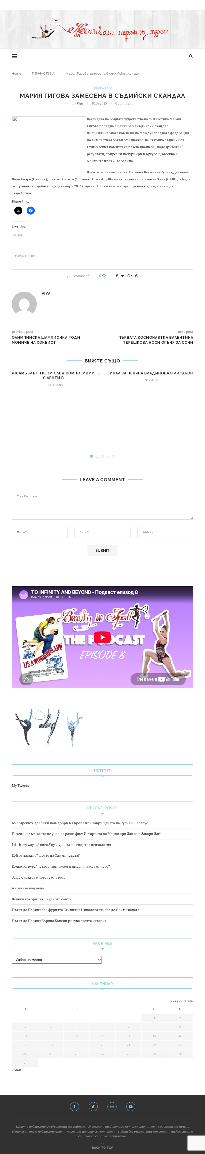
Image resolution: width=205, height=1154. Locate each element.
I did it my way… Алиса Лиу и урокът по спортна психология (61, 844)
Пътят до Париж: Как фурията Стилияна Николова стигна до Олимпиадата (75, 909)
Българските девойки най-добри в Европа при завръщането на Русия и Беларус (80, 822)
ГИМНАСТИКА (43, 73)
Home (17, 73)
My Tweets (20, 785)
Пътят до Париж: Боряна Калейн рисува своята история (59, 920)
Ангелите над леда (28, 888)
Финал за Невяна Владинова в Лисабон (149, 373)
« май (16, 1069)
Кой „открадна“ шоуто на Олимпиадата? (46, 855)
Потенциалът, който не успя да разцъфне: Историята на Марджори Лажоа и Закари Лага (87, 833)
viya (79, 103)
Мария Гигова (25, 256)
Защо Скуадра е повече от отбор (39, 877)
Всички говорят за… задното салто (41, 899)
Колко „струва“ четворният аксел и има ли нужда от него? (61, 866)
